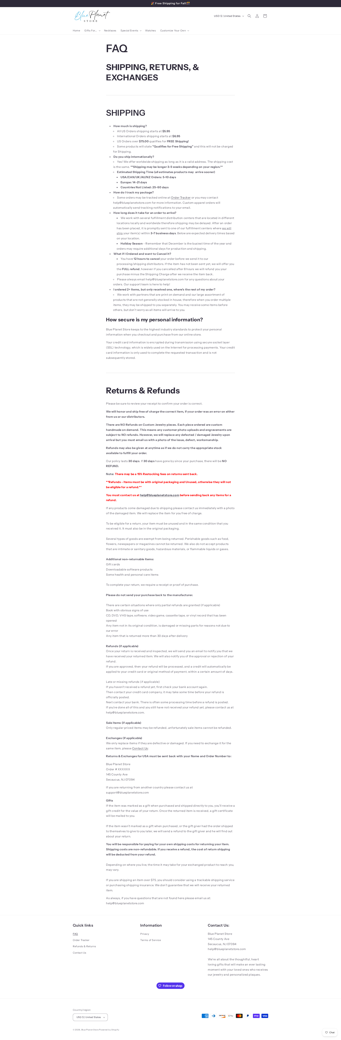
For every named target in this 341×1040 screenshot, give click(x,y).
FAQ (75, 933)
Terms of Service (150, 940)
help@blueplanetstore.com (159, 495)
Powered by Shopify (109, 1029)
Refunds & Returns (84, 946)
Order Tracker (181, 197)
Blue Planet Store (90, 1029)
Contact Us (140, 748)
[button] (92, 30)
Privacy (144, 933)
